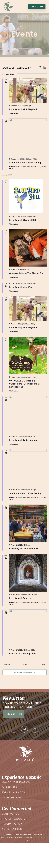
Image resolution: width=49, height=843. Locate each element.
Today (24, 664)
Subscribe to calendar (23, 672)
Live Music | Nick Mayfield (23, 109)
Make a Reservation (16, 782)
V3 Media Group (36, 835)
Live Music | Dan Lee (20, 598)
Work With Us (11, 797)
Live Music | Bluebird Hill (22, 219)
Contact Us (10, 813)
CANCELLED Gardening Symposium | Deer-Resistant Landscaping (24, 383)
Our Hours (9, 787)
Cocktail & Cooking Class (23, 653)
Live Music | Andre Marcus (23, 440)
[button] (36, 6)
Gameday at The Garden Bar (24, 548)
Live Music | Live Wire (21, 286)
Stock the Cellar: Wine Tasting (25, 162)
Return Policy (12, 824)
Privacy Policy (36, 837)
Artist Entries (12, 829)
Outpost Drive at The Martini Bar (26, 273)
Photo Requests (13, 819)
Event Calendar (13, 792)
